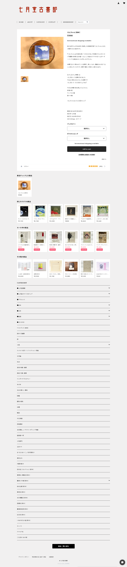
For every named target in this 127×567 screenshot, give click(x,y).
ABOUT (30, 22)
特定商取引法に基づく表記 (39, 557)
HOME (21, 22)
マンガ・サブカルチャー (23, 379)
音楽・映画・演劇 (22, 367)
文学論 (19, 356)
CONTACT (52, 22)
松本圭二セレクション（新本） (25, 469)
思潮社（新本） (21, 503)
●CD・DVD (20, 322)
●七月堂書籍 (21, 288)
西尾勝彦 (19, 424)
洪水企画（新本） (22, 486)
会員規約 (51, 557)
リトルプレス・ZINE (22, 328)
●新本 (19, 305)
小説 (18, 345)
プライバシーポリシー (24, 557)
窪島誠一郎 (20, 435)
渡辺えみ (19, 458)
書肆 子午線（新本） (23, 481)
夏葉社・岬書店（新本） (23, 475)
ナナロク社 (20, 532)
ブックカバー (71, 124)
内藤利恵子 (20, 464)
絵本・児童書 (21, 333)
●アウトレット (21, 299)
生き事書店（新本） (22, 498)
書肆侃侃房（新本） (22, 509)
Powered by (61, 563)
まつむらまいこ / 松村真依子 (25, 452)
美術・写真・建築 (22, 373)
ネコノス (19, 526)
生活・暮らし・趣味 (22, 390)
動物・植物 (20, 401)
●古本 (19, 311)
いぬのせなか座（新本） (24, 520)
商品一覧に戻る (63, 546)
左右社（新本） (21, 515)
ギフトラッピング (72, 134)
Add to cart (87, 149)
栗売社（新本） (21, 492)
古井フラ (19, 447)
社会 (18, 362)
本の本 (19, 384)
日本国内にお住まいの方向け (87, 154)
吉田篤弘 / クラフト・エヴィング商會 (27, 430)
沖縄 (18, 407)
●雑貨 (19, 316)
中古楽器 (19, 418)
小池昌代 (19, 441)
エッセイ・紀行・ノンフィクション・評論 (28, 350)
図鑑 (18, 396)
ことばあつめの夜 (22, 537)
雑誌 (18, 413)
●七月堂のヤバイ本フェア (25, 294)
